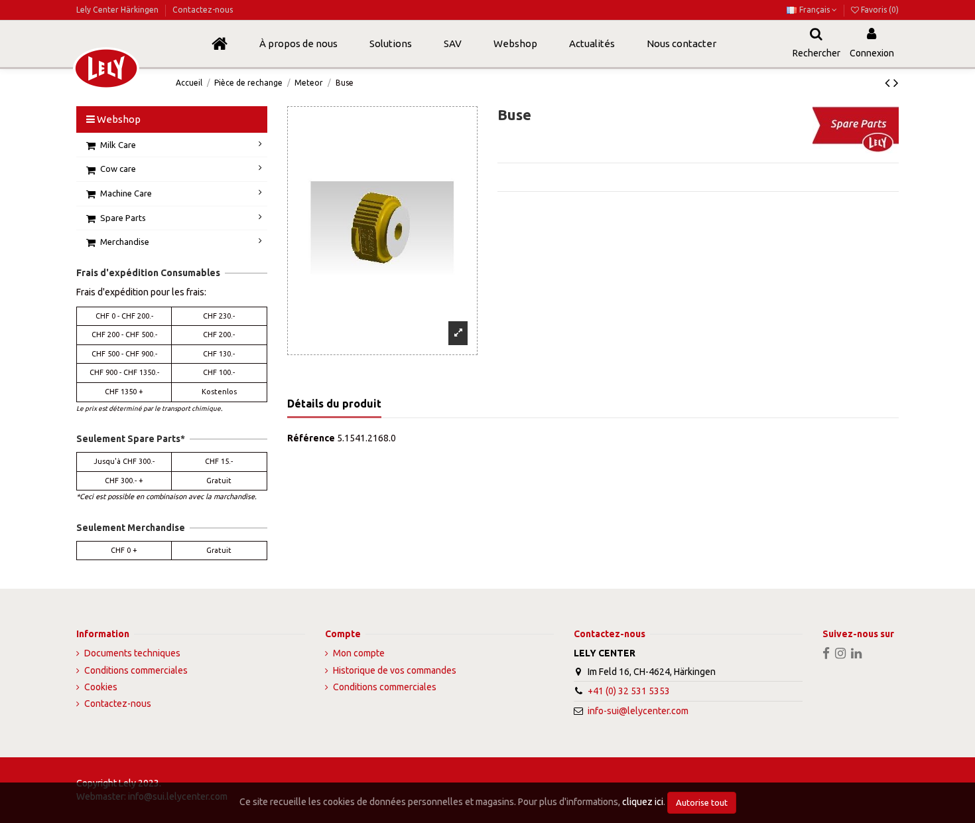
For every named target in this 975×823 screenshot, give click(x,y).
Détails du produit (334, 404)
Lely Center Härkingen (118, 9)
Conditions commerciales (136, 670)
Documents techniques (132, 653)
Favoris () (879, 9)
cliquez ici (642, 801)
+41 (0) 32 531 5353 (629, 691)
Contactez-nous (202, 9)
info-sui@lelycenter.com (638, 711)
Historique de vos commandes (394, 670)
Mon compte (359, 653)
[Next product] (896, 82)
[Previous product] (889, 82)
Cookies (100, 687)
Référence (311, 438)
